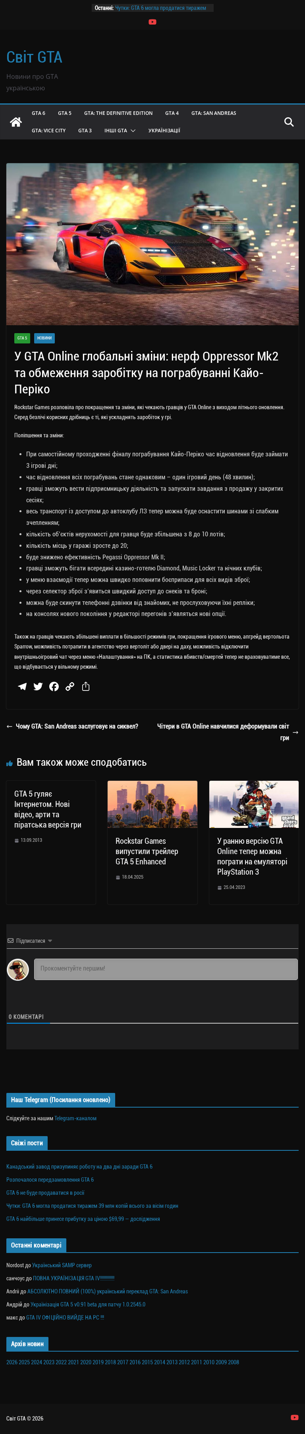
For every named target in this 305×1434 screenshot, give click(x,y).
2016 (135, 1362)
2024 (36, 1362)
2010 (208, 1362)
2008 (233, 1362)
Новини (44, 338)
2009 (221, 1362)
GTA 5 (64, 113)
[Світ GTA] (15, 122)
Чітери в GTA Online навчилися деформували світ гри (223, 732)
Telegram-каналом (75, 1118)
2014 (159, 1362)
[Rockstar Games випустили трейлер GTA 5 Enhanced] (152, 786)
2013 (172, 1362)
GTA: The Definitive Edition (118, 113)
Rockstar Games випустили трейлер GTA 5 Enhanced (147, 851)
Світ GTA (34, 57)
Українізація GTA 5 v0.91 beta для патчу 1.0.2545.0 (88, 1304)
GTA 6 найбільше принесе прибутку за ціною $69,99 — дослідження (83, 1219)
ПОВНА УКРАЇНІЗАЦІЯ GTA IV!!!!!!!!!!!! (73, 1278)
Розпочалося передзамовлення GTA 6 (50, 1180)
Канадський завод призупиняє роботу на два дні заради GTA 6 (79, 1166)
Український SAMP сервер (62, 1265)
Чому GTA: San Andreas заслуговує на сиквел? (77, 726)
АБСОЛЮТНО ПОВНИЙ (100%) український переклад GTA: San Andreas (107, 1291)
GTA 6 (38, 113)
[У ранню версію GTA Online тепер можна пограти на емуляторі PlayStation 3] (254, 786)
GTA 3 (85, 130)
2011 (196, 1362)
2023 (48, 1362)
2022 (61, 1362)
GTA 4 (172, 113)
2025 (24, 1362)
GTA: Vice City (49, 130)
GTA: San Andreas (213, 113)
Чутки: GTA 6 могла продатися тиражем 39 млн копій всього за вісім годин (92, 1206)
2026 (11, 1362)
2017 (122, 1362)
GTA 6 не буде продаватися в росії (45, 1193)
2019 (98, 1362)
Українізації (164, 130)
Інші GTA (115, 130)
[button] (131, 130)
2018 (110, 1362)
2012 (184, 1362)
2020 (85, 1362)
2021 (73, 1362)
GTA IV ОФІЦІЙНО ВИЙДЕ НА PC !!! (65, 1317)
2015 (147, 1362)
